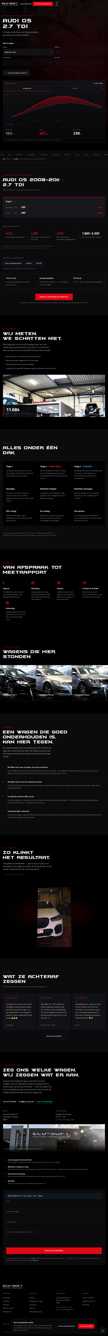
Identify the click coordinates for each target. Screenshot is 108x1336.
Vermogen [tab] (27, 88)
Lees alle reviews (54, 1036)
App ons (35, 1260)
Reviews (32, 1298)
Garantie (32, 1308)
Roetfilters (6, 1301)
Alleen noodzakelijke (66, 1326)
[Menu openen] (57, 4)
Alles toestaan (86, 1326)
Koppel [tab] (75, 88)
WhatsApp (85, 1305)
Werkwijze (32, 1305)
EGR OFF (29, 263)
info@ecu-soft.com (26, 1101)
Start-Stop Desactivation (13, 263)
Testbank (6, 1305)
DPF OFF (39, 263)
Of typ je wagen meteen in (17, 73)
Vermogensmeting (35, 1312)
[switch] (102, 88)
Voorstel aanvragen (43, 4)
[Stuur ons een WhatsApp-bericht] (103, 1331)
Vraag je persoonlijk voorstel (54, 297)
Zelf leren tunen (8, 1308)
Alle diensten (7, 1312)
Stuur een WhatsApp (45, 1101)
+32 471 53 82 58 (25, 4)
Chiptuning (6, 1298)
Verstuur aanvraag (54, 1250)
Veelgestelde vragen (36, 1301)
